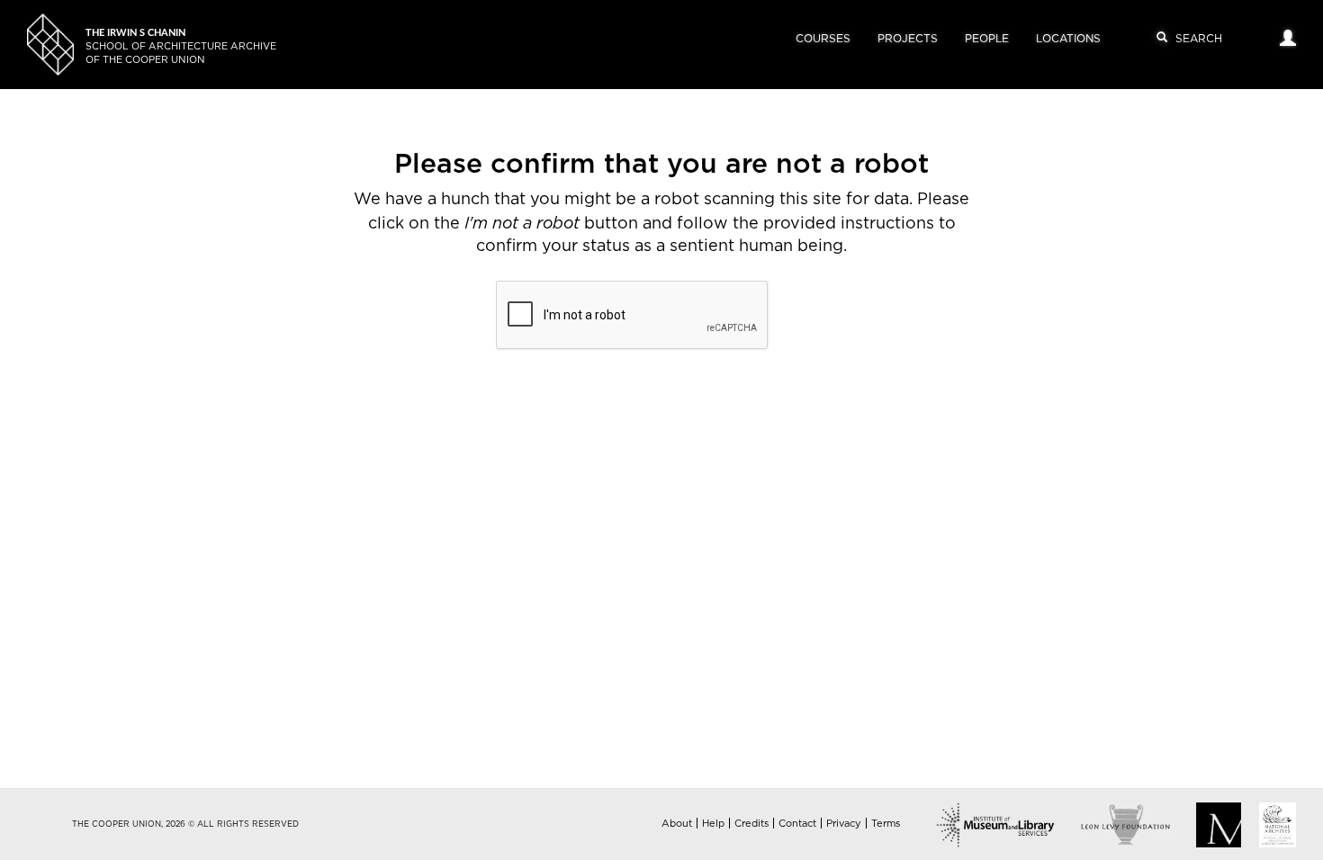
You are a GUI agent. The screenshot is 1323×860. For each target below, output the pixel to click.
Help (713, 824)
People (987, 38)
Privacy (843, 824)
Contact (797, 824)
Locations (1068, 38)
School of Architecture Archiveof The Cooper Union (181, 46)
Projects (908, 38)
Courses (823, 38)
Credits (751, 824)
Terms (885, 824)
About (677, 824)
